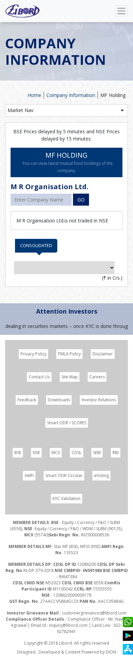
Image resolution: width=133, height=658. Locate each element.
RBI (116, 452)
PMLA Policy (69, 354)
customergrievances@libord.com (94, 613)
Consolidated (36, 245)
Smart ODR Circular (64, 475)
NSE (36, 452)
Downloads (59, 400)
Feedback (26, 400)
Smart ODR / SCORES (66, 423)
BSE (17, 452)
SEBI (97, 452)
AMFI (29, 475)
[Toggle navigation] (121, 10)
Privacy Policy (33, 354)
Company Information (70, 95)
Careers (97, 377)
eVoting (101, 475)
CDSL (77, 452)
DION (111, 652)
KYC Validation (66, 498)
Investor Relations (99, 400)
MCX (55, 452)
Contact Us (39, 377)
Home (34, 95)
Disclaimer (102, 354)
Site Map (69, 377)
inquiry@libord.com (68, 625)
